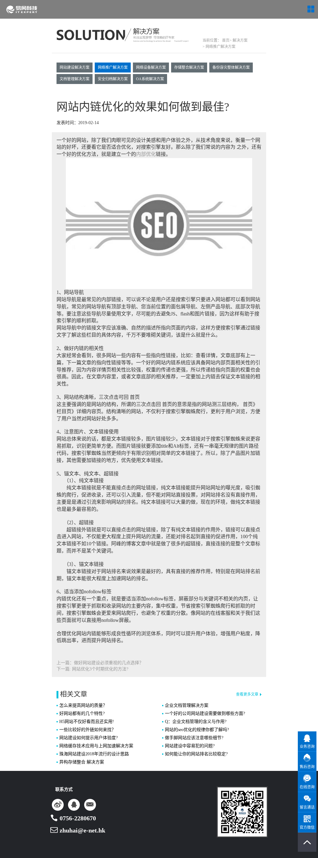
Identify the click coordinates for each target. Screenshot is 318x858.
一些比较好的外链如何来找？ (87, 729)
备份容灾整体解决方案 (231, 67)
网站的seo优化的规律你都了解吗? (197, 729)
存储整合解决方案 (189, 67)
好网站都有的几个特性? (82, 713)
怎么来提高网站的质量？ (83, 705)
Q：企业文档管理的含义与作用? (195, 721)
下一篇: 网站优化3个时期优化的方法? (92, 669)
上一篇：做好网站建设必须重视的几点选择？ (100, 662)
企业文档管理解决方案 (186, 705)
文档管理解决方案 (74, 79)
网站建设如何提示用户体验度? (88, 737)
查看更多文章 (247, 694)
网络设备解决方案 (151, 67)
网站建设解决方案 (74, 67)
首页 (225, 40)
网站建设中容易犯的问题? (190, 746)
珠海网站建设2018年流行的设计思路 (94, 754)
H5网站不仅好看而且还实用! (86, 721)
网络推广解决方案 (113, 67)
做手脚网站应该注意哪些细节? (194, 737)
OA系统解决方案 (150, 79)
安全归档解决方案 (113, 79)
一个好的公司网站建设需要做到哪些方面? (205, 713)
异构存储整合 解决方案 (81, 762)
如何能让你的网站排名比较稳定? (196, 754)
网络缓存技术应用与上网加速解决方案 (96, 746)
